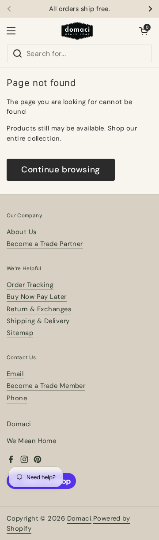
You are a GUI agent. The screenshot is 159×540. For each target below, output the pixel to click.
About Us (22, 231)
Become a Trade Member (46, 385)
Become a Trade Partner (45, 243)
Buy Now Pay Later (37, 296)
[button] (143, 31)
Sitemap (20, 332)
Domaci (79, 518)
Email (15, 373)
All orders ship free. (79, 9)
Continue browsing (60, 169)
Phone (17, 398)
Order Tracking (30, 284)
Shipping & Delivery (38, 321)
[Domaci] (77, 31)
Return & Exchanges (39, 309)
